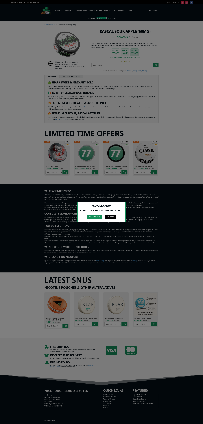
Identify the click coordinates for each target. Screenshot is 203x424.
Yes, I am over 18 (94, 217)
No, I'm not (110, 217)
